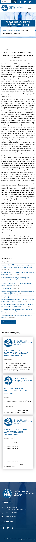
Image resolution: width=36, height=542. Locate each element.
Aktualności (16, 30)
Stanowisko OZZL (7, 288)
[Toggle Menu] (29, 8)
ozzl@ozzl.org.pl (11, 516)
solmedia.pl (32, 539)
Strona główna (7, 30)
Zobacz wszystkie (8, 322)
